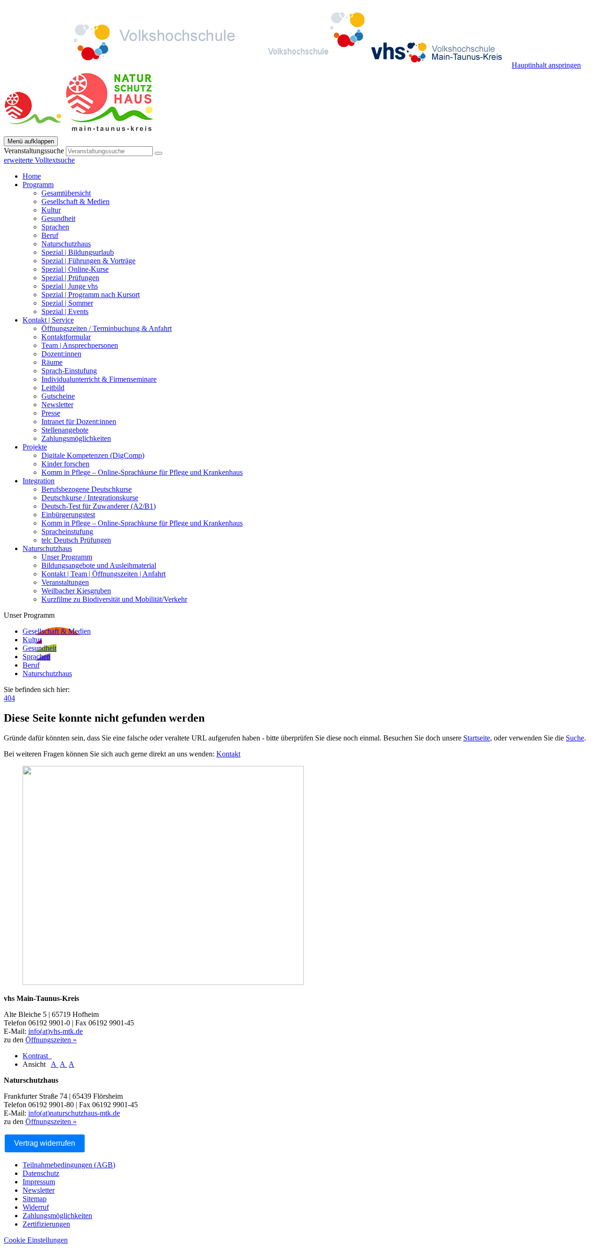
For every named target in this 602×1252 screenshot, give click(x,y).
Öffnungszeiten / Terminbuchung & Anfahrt (106, 328)
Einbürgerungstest (68, 515)
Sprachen (55, 227)
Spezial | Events (64, 311)
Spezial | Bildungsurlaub (77, 252)
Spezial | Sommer (67, 303)
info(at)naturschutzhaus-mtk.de (74, 1113)
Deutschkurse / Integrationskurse (89, 498)
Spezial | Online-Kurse (75, 269)
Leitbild (52, 388)
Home (32, 176)
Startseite (476, 738)
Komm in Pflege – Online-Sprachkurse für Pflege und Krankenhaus (142, 472)
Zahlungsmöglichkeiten (76, 438)
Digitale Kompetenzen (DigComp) (92, 455)
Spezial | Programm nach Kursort (90, 295)
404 (9, 698)
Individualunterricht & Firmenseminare (99, 379)
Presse (50, 413)
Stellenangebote (64, 430)
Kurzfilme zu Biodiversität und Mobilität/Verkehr (114, 599)
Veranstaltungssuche (34, 151)
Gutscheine (58, 396)
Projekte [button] (35, 447)
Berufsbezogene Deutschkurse (86, 489)
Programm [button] (38, 185)
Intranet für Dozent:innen (78, 421)
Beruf (49, 235)
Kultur (51, 210)
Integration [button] (39, 481)
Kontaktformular (66, 337)
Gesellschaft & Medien (75, 201)
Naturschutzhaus (66, 244)
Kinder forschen (65, 464)
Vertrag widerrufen (44, 1143)
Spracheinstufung (67, 531)
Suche (575, 738)
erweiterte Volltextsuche (39, 160)
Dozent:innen (61, 354)
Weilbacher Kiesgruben (76, 591)
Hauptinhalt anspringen (546, 65)
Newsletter (57, 405)
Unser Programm (66, 557)
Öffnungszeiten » (51, 1040)
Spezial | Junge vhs (69, 286)
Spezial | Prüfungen (70, 278)
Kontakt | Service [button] (48, 320)
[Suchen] (158, 153)
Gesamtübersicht (66, 193)
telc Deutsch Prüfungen (76, 540)
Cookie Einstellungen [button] (36, 1240)
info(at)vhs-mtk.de (55, 1031)
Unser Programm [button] (29, 615)
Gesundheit (58, 218)
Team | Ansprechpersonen (79, 345)
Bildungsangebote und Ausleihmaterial (98, 565)
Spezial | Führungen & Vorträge (88, 261)
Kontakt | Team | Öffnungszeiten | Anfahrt (103, 574)
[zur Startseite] (258, 65)
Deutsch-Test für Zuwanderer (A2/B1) (98, 506)
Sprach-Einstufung (69, 371)
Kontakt (228, 754)
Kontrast (37, 1056)
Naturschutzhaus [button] (47, 548)
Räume (52, 362)
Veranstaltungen (65, 582)
